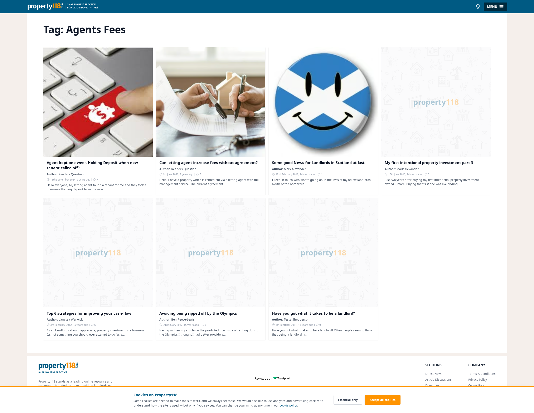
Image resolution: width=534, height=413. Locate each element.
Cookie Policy (477, 385)
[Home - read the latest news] (250, 7)
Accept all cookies (382, 400)
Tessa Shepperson (296, 319)
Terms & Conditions (482, 374)
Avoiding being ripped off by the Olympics (198, 313)
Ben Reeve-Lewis (183, 319)
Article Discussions (438, 379)
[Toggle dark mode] (478, 7)
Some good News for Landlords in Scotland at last (318, 162)
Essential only (348, 400)
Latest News (433, 374)
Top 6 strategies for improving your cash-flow (89, 313)
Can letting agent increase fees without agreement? (208, 162)
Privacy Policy (477, 379)
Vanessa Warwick (71, 319)
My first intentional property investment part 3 (429, 162)
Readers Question (71, 174)
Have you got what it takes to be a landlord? (313, 313)
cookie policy (288, 405)
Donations (432, 385)
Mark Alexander (295, 169)
